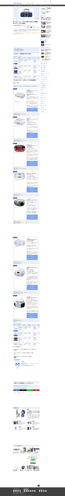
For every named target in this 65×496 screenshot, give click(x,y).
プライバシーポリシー (15, 493)
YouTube (29, 365)
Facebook (25, 365)
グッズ (24, 5)
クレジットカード (46, 5)
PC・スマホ (28, 5)
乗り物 (41, 5)
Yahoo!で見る (32, 110)
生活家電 (18, 392)
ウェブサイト (32, 365)
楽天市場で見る (15, 63)
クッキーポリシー (21, 493)
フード (38, 5)
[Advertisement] (26, 41)
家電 (31, 5)
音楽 (20, 392)
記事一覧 (17, 367)
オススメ (23, 392)
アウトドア (35, 5)
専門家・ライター (20, 5)
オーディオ (15, 392)
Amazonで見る (15, 68)
